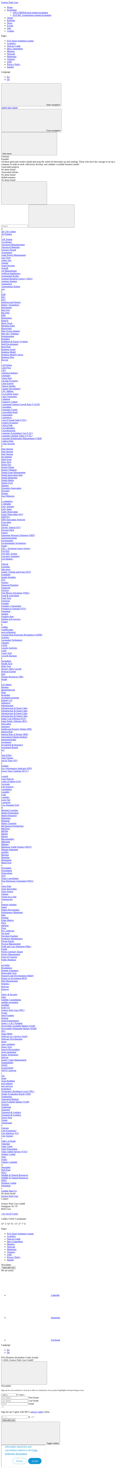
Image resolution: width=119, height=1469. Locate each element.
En (8, 77)
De (8, 79)
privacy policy (37, 1412)
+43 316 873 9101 (9, 1214)
